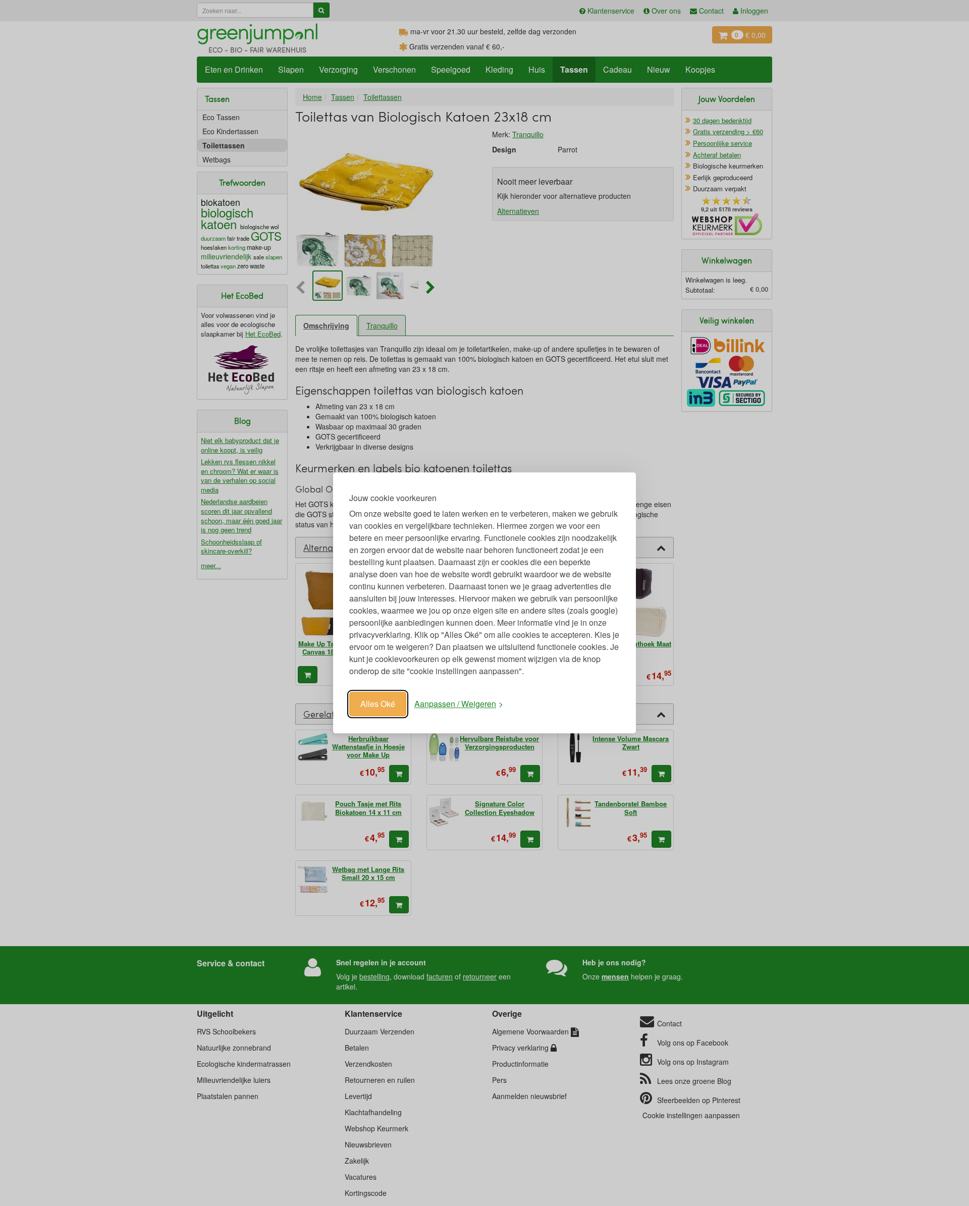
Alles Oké (377, 703)
